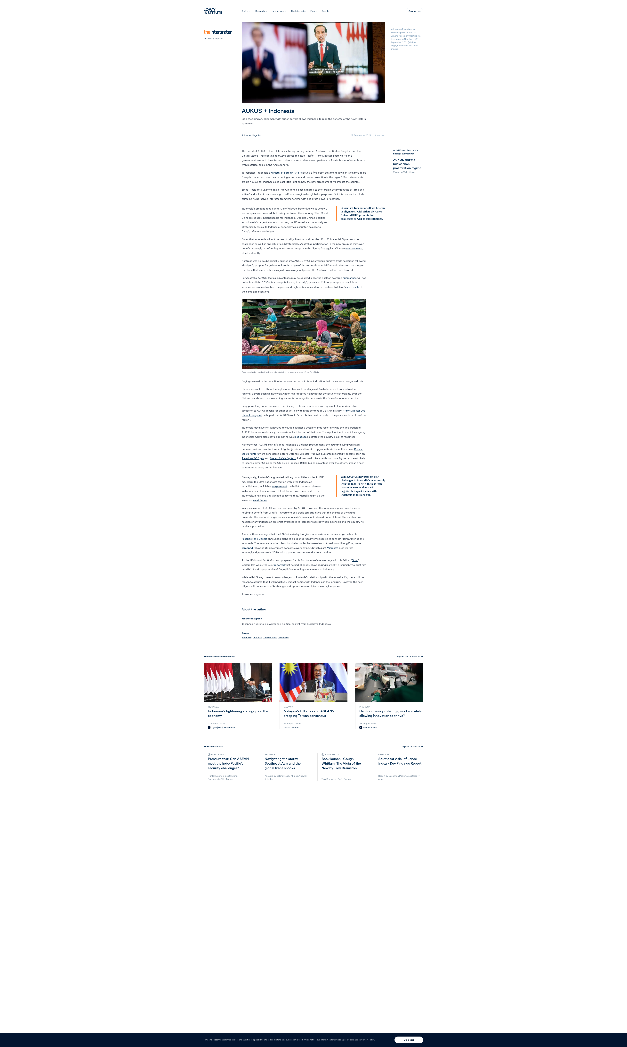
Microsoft (332, 547)
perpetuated (279, 486)
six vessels (352, 287)
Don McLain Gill (216, 779)
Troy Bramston (329, 779)
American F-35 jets (253, 458)
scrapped (247, 547)
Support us (414, 11)
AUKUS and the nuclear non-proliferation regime (407, 164)
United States (270, 637)
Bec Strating (231, 775)
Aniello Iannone (291, 727)
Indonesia (209, 38)
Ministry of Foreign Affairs (286, 172)
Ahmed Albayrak (299, 775)
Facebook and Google (254, 538)
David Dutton (344, 779)
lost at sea (300, 436)
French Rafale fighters (283, 458)
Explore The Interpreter (408, 656)
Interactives (278, 11)
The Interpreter (298, 11)
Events (313, 11)
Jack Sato (412, 775)
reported (279, 564)
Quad (355, 560)
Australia (257, 637)
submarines (350, 277)
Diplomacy (283, 637)
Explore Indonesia (411, 746)
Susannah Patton (397, 775)
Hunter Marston (216, 775)
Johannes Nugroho (251, 135)
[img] (209, 727)
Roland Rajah (283, 775)
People (325, 11)
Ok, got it (409, 1039)
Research (260, 11)
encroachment (354, 248)
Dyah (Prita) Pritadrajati (223, 727)
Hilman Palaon (370, 727)
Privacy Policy (368, 1040)
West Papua (260, 500)
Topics (245, 11)
